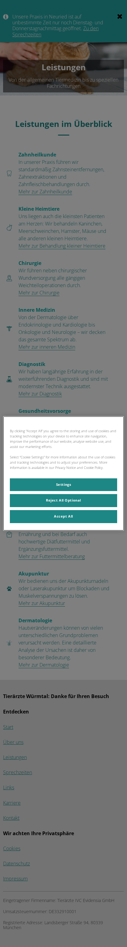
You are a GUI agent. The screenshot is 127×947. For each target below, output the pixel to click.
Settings (63, 484)
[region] (63, 473)
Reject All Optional (63, 500)
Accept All (63, 516)
